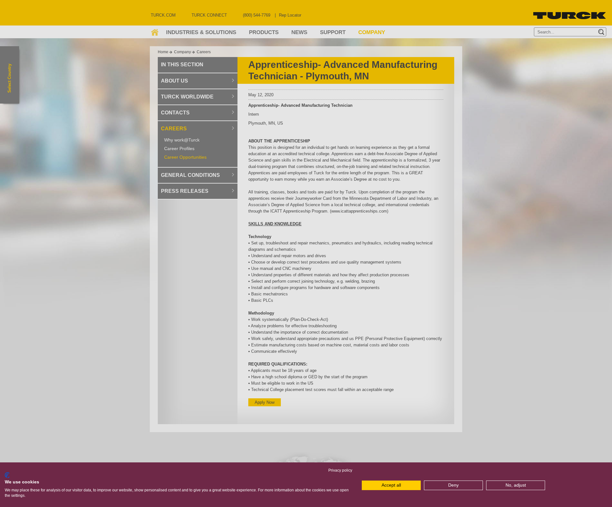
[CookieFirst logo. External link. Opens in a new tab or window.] (7, 475)
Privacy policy (340, 470)
